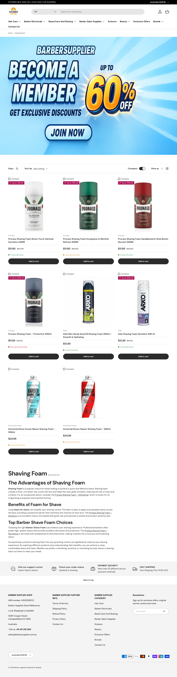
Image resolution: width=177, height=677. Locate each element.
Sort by (28, 168)
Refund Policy (58, 613)
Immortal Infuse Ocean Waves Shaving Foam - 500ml (31, 430)
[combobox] (87, 12)
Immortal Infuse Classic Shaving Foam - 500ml (87, 429)
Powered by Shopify (34, 667)
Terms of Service (60, 603)
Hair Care (13, 21)
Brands (156, 21)
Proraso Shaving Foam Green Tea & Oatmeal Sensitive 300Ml (30, 240)
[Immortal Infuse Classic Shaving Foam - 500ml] (88, 397)
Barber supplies (20, 667)
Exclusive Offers (141, 21)
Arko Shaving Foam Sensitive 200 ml (136, 334)
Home (10, 33)
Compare (132, 168)
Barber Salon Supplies (90, 21)
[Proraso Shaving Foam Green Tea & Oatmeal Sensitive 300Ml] (33, 206)
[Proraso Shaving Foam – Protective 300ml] (33, 301)
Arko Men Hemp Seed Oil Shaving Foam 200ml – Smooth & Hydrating (87, 335)
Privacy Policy (59, 619)
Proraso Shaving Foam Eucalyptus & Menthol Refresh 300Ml (86, 240)
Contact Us (14, 26)
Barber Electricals (33, 21)
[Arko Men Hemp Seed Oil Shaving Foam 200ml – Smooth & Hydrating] (88, 301)
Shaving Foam (20, 33)
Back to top (88, 580)
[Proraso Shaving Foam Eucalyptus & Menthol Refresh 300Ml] (88, 206)
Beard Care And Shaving (61, 21)
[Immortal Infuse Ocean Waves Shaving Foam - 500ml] (33, 397)
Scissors (112, 21)
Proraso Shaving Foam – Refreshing (71, 495)
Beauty (123, 21)
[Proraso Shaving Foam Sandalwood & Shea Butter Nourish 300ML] (143, 206)
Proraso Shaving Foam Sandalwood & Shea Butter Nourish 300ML (143, 240)
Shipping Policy (59, 608)
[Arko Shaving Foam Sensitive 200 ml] (143, 301)
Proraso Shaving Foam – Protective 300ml (29, 334)
